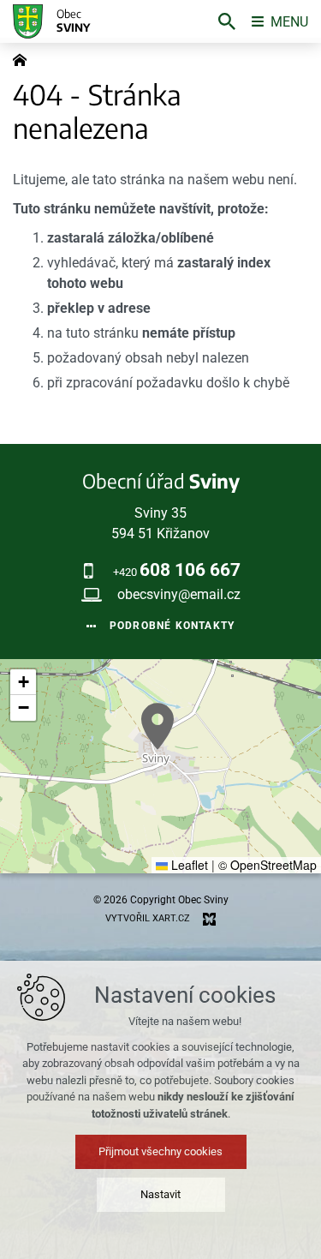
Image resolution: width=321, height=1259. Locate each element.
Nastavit (160, 1194)
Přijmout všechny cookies (160, 1151)
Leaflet (188, 864)
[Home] (24, 58)
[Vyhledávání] (226, 21)
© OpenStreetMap (267, 864)
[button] (157, 726)
